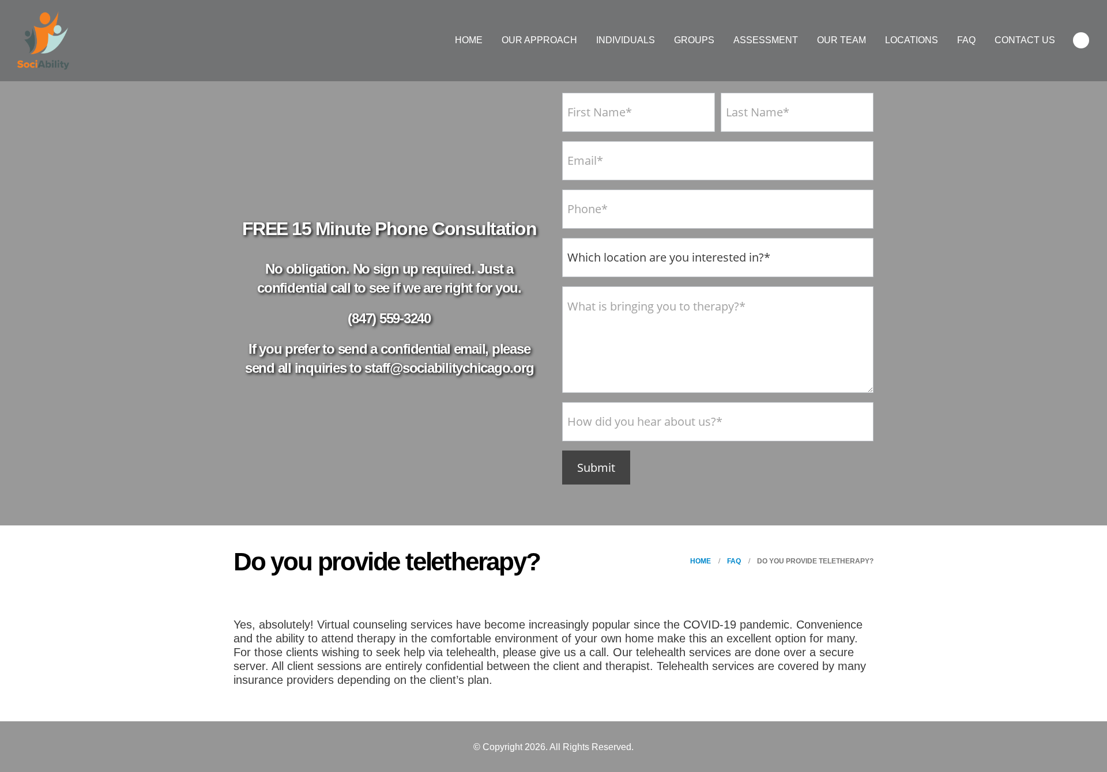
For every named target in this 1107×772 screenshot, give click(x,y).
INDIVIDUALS (625, 40)
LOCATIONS (911, 40)
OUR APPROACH (539, 40)
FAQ (966, 40)
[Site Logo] (43, 41)
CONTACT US (1025, 40)
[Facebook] (1081, 40)
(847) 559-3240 (389, 318)
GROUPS (694, 40)
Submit (596, 467)
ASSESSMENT (765, 40)
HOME (469, 40)
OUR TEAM (841, 40)
